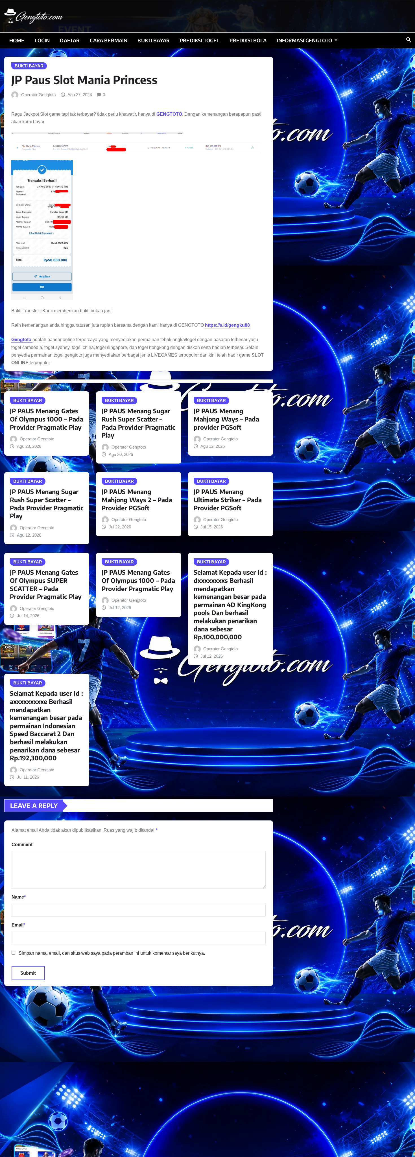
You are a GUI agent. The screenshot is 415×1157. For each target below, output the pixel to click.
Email (18, 925)
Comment (22, 844)
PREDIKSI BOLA (248, 40)
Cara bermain (108, 40)
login (42, 40)
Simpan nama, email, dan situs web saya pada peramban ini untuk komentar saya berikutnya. (112, 953)
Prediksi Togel (199, 40)
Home (17, 40)
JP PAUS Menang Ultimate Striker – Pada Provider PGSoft (228, 499)
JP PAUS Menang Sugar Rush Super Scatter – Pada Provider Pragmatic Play (138, 423)
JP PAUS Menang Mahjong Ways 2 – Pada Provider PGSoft (137, 499)
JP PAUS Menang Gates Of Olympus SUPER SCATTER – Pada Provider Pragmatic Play (46, 584)
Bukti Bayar (153, 40)
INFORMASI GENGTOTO (305, 40)
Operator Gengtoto (38, 94)
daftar (70, 40)
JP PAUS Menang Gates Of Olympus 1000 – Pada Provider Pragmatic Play (46, 419)
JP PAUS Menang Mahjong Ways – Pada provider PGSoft (226, 419)
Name (19, 897)
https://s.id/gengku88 (227, 325)
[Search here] (408, 39)
